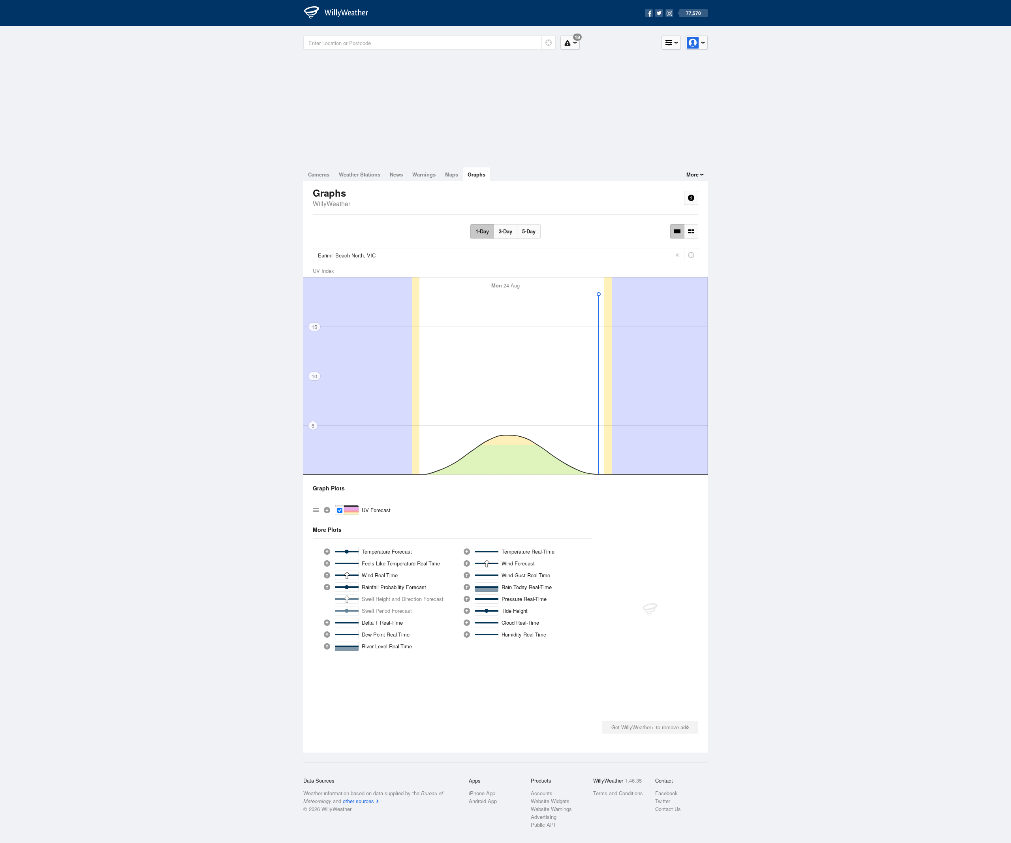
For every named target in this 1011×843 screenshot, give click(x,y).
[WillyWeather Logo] (340, 13)
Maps (451, 174)
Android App (483, 801)
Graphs (476, 174)
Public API (543, 824)
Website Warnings (551, 809)
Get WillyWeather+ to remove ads (650, 727)
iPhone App (482, 793)
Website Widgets (550, 801)
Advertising (543, 816)
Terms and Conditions (618, 793)
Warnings (424, 174)
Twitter (662, 801)
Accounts (541, 793)
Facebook (666, 793)
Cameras (318, 174)
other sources (358, 801)
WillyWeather (331, 203)
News (396, 174)
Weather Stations (359, 174)
